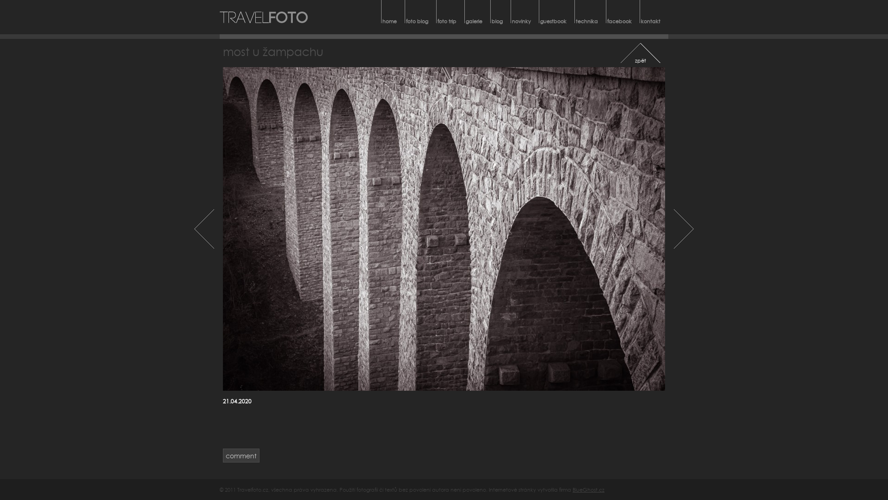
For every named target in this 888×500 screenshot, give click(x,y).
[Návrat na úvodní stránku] (264, 17)
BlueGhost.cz (588, 490)
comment (241, 456)
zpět (640, 60)
